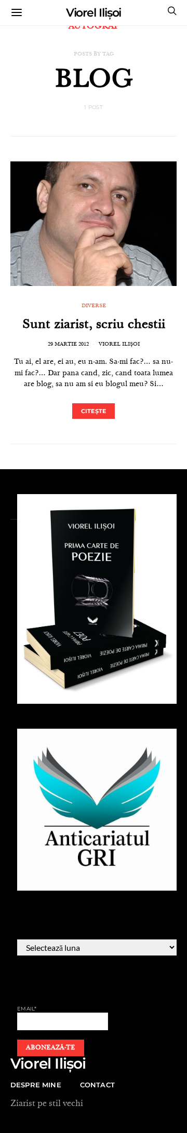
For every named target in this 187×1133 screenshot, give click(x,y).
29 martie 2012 (68, 344)
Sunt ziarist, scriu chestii (93, 325)
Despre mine (35, 1085)
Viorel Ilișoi (94, 13)
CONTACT (97, 1085)
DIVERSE (94, 306)
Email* (27, 1008)
